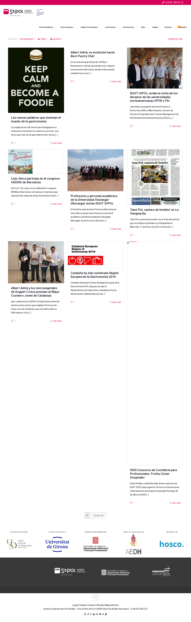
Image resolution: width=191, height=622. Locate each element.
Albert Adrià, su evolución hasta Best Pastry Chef (93, 54)
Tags (42, 39)
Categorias (27, 39)
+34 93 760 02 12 (174, 2)
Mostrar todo (176, 39)
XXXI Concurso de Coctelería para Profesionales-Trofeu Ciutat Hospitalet (153, 473)
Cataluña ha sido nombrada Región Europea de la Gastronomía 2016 (95, 275)
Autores (56, 39)
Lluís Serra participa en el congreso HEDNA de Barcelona (35, 180)
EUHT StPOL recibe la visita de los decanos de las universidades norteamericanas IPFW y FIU (154, 97)
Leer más (57, 143)
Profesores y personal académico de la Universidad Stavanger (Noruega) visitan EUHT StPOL (94, 199)
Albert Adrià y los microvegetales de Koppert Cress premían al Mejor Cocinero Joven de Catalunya (35, 291)
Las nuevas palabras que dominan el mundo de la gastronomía (36, 119)
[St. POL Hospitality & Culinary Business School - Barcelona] (24, 12)
